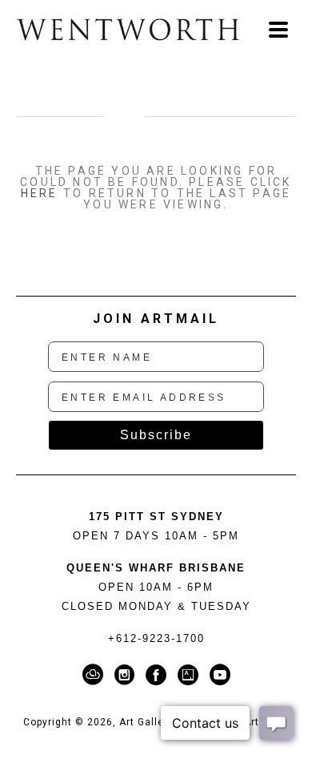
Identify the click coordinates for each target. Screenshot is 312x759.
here (39, 193)
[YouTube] (220, 674)
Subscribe (156, 435)
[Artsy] (191, 674)
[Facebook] (159, 674)
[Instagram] (127, 674)
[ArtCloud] (95, 674)
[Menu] (278, 30)
